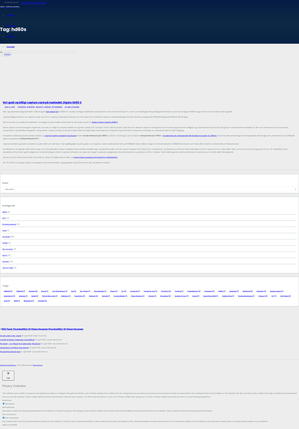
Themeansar (38, 365)
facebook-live (150, 291)
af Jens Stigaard (71, 107)
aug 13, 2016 (9, 107)
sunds (195, 296)
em (123, 291)
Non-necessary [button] (9, 414)
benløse (33, 291)
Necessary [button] (6, 400)
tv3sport (263, 296)
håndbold (248, 291)
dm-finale (85, 291)
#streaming (57, 107)
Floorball (11, 25)
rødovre (93, 296)
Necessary (9, 404)
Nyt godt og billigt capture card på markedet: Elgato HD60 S (42, 102)
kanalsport (9, 296)
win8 (17, 301)
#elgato (40, 107)
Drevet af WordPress (8, 365)
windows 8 (29, 301)
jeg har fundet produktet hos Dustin (60, 135)
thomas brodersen (246, 296)
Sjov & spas (7, 249)
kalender (261, 291)
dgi (73, 291)
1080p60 (20, 291)
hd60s (221, 291)
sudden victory (182, 296)
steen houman (137, 296)
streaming (165, 296)
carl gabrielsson (59, 291)
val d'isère (285, 296)
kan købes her (52, 111)
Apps (4, 212)
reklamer (66, 296)
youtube (42, 301)
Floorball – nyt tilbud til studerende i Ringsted (20, 343)
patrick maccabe (49, 296)
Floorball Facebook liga (10, 351)
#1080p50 (22, 107)
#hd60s (47, 107)
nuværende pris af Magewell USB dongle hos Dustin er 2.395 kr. (190, 135)
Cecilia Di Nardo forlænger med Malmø (17, 339)
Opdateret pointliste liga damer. (14, 347)
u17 (273, 296)
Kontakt (11, 47)
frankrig (179, 291)
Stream (7, 54)
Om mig (10, 36)
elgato (114, 291)
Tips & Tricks (7, 267)
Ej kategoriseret (9, 224)
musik (34, 296)
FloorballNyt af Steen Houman (65, 329)
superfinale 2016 (210, 296)
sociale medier (120, 296)
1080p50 (8, 291)
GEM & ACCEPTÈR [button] (9, 425)
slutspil (106, 296)
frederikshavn (193, 291)
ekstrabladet (100, 291)
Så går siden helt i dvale (10, 336)
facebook (135, 291)
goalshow (209, 291)
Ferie (4, 230)
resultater (80, 296)
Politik (4, 243)
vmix (7, 301)
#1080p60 (31, 107)
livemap (23, 296)
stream (152, 296)
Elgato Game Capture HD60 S (105, 122)
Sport (4, 255)
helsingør (234, 291)
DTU (4, 218)
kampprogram (276, 291)
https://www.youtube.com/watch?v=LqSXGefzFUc (96, 157)
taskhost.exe (228, 296)
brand (44, 291)
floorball (166, 291)
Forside (10, 15)
